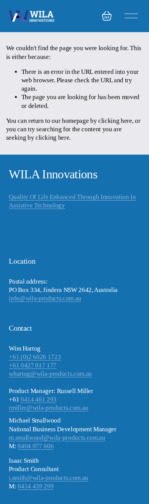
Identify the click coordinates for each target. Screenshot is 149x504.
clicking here (115, 120)
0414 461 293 (39, 399)
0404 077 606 (35, 446)
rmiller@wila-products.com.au (48, 407)
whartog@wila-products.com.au (50, 373)
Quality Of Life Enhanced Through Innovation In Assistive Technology (72, 201)
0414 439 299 (35, 486)
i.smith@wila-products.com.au (48, 477)
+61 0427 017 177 (33, 365)
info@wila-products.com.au (45, 298)
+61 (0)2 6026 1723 (35, 356)
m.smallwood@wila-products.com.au (57, 437)
